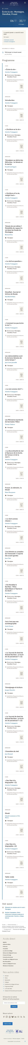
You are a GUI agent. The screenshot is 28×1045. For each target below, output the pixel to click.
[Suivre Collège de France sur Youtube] (18, 1017)
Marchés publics (7, 961)
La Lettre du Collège (7, 950)
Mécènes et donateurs (8, 965)
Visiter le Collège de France (9, 963)
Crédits (22, 1038)
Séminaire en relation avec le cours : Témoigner (15, 908)
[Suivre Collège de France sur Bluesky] (13, 1017)
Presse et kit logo (7, 955)
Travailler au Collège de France (10, 959)
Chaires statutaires (12, 924)
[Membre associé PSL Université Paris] (19, 1032)
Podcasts (5, 946)
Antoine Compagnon (9, 41)
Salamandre (7, 980)
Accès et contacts (8, 1038)
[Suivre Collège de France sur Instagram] (7, 1017)
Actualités (5, 948)
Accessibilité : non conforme (14, 1041)
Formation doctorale (8, 957)
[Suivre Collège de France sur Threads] (10, 1017)
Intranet (7, 975)
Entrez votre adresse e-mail (10, 1002)
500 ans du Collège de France (10, 953)
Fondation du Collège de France (12, 984)
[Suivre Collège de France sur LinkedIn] (15, 1017)
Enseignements (7, 929)
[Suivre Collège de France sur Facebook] (4, 1017)
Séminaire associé (9, 40)
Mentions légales (16, 1038)
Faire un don (7, 1023)
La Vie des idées (8, 988)
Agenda (5, 942)
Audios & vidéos (6, 944)
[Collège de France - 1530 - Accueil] (14, 4)
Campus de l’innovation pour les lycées (13, 990)
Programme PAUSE (9, 986)
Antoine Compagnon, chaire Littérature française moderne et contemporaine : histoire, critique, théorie (14, 915)
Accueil (3, 924)
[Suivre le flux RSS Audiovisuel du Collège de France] (24, 1017)
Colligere (7, 982)
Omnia (6, 978)
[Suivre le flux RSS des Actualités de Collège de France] (21, 1017)
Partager (22, 24)
